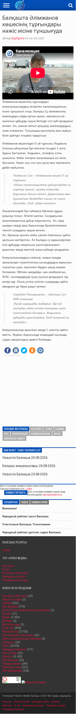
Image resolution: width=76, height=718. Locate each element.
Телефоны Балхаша (15, 580)
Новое (24, 502)
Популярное (11, 502)
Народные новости (14, 649)
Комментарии (39, 502)
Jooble (6, 550)
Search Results (22, 701)
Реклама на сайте (13, 576)
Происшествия (11, 667)
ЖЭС (6, 433)
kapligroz (17, 38)
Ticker (48, 429)
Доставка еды (11, 624)
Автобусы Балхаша (14, 595)
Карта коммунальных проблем (21, 638)
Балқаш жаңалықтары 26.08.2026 (28, 466)
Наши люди (9, 652)
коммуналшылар (41, 433)
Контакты (8, 565)
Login (29, 488)
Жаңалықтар (10, 631)
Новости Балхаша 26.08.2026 (25, 458)
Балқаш (60, 429)
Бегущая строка (40, 701)
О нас (6, 569)
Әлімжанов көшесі (14, 438)
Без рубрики (10, 606)
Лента (6, 645)
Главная (55, 701)
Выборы (7, 620)
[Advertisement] (37, 388)
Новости (7, 656)
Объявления (10, 660)
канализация (20, 433)
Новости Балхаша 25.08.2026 (25, 474)
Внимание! (9, 508)
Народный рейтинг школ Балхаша (25, 516)
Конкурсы (8, 642)
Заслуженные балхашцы (18, 635)
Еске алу (8, 628)
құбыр (57, 433)
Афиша (7, 603)
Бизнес (6, 613)
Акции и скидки (12, 599)
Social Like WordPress (12, 355)
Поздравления (11, 663)
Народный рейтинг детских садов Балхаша (31, 532)
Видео (6, 617)
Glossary (7, 701)
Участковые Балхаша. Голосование (26, 524)
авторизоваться (52, 494)
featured (36, 429)
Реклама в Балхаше (15, 573)
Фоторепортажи (12, 670)
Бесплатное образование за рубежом (26, 610)
